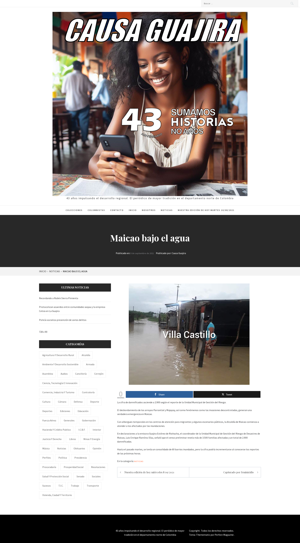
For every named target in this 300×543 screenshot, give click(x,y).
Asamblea (47, 373)
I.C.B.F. (81, 429)
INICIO (133, 210)
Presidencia (80, 457)
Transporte (93, 485)
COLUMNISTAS (96, 210)
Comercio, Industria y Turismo (58, 392)
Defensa (78, 401)
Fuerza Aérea (49, 420)
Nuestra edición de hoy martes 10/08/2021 (206, 210)
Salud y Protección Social (55, 476)
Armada (90, 364)
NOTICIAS (167, 210)
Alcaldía (86, 355)
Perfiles (46, 457)
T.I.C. (60, 485)
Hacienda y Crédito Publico (56, 429)
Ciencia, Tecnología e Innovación (59, 383)
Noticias (138, 461)
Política (62, 457)
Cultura (46, 401)
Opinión (97, 448)
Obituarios (79, 448)
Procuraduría (49, 467)
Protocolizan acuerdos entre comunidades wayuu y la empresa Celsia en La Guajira (72, 309)
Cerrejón (98, 373)
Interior (97, 429)
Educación (83, 411)
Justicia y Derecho (52, 439)
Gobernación (89, 420)
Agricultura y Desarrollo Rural (58, 355)
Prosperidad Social (74, 467)
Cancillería (81, 373)
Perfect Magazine (224, 534)
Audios (64, 373)
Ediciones (65, 411)
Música (46, 448)
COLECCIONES (74, 210)
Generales (69, 420)
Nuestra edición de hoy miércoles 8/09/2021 (149, 472)
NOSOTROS (149, 210)
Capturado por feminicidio (238, 472)
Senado (80, 476)
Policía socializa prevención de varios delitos (62, 319)
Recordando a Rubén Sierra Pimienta (58, 298)
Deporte (94, 401)
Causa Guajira (179, 253)
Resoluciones (98, 467)
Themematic (203, 534)
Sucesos (46, 485)
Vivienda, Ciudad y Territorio (57, 495)
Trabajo (75, 485)
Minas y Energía (91, 439)
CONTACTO (117, 210)
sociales (96, 476)
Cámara (62, 401)
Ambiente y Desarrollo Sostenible (60, 364)
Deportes (47, 411)
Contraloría (88, 392)
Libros (72, 439)
